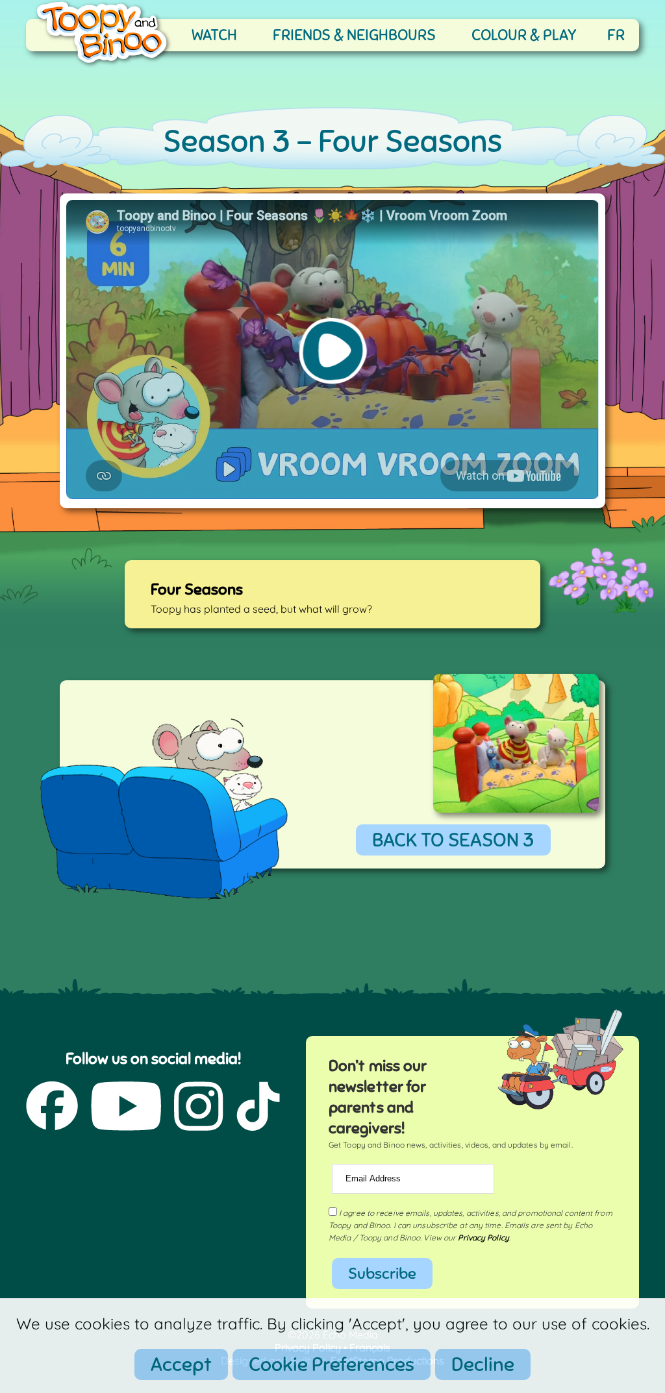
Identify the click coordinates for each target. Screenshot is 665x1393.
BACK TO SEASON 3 (453, 840)
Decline (482, 1364)
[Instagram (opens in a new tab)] (198, 1107)
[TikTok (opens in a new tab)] (258, 1107)
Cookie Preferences (331, 1364)
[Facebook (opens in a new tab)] (52, 1107)
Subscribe (382, 1273)
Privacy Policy (483, 1237)
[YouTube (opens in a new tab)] (126, 1107)
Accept (181, 1364)
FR (616, 35)
